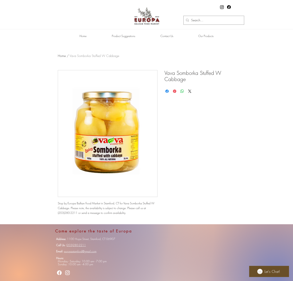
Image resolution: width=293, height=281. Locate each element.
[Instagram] (221, 7)
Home (62, 56)
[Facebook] (228, 7)
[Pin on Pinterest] (174, 91)
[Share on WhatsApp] (182, 91)
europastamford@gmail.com (80, 251)
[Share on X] (189, 91)
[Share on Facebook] (167, 91)
